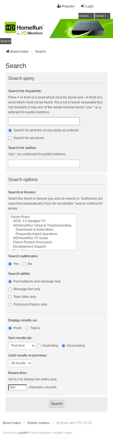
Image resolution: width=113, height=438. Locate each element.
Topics (35, 328)
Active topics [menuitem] (102, 16)
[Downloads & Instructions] (42, 230)
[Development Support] (42, 247)
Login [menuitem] (89, 6)
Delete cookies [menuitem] (38, 423)
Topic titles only (24, 297)
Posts (17, 328)
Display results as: (23, 320)
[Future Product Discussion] (42, 242)
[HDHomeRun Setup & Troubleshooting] (42, 226)
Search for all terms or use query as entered (45, 130)
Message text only (26, 289)
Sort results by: (20, 338)
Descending (75, 345)
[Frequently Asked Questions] (42, 234)
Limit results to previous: (27, 355)
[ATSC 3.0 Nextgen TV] (42, 221)
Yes (16, 264)
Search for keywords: (25, 91)
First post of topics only (30, 304)
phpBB (23, 432)
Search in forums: (22, 192)
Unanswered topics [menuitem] (86, 16)
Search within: (19, 274)
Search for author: (22, 148)
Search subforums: (23, 256)
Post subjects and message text (36, 281)
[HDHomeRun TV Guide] (42, 238)
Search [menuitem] (5, 41)
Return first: (17, 373)
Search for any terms (28, 138)
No (29, 264)
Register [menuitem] (68, 6)
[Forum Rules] (42, 217)
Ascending (50, 345)
